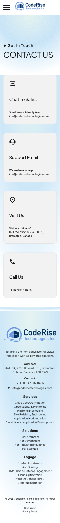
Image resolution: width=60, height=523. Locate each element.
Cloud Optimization (30, 475)
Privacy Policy (30, 511)
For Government (30, 440)
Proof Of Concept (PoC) (30, 478)
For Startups (30, 448)
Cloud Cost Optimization (30, 402)
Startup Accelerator (30, 463)
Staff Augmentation (30, 482)
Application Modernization (30, 418)
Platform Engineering (30, 410)
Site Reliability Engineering (30, 414)
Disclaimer (30, 507)
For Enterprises (30, 437)
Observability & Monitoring (30, 406)
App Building (30, 467)
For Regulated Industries (30, 444)
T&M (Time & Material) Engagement (30, 471)
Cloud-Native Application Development (30, 422)
